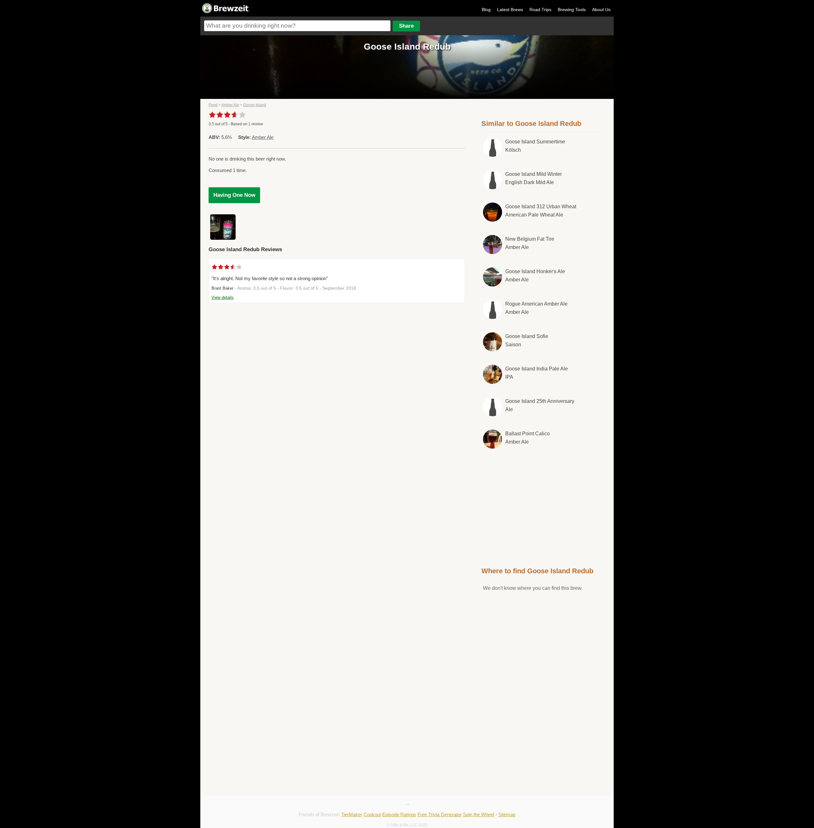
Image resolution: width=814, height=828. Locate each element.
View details (222, 297)
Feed (213, 105)
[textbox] (297, 25)
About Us (601, 9)
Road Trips (540, 9)
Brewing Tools (572, 9)
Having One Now (234, 195)
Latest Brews (510, 9)
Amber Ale (230, 105)
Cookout (372, 814)
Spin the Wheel (478, 814)
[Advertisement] (541, 506)
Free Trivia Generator (439, 814)
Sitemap (506, 814)
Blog (486, 9)
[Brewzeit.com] (225, 12)
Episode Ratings (399, 814)
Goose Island (254, 105)
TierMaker (351, 814)
